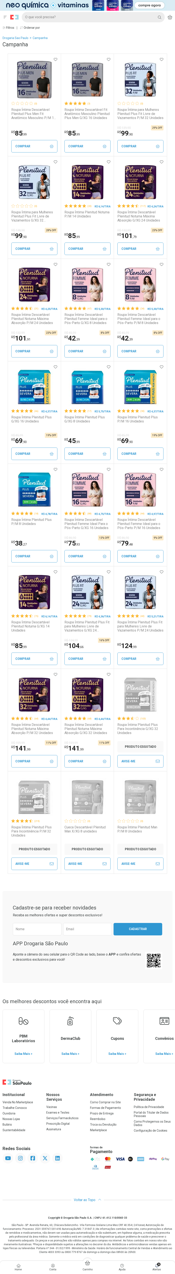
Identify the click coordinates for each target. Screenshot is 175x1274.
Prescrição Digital (58, 1123)
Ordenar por (31, 27)
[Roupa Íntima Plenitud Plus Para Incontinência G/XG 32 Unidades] (140, 694)
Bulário (7, 1124)
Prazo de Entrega (102, 1113)
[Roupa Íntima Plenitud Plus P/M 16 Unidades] (140, 387)
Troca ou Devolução (103, 1124)
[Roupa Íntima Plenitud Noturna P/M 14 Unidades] (87, 182)
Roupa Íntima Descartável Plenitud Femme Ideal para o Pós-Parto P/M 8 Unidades (138, 319)
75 (72, 543)
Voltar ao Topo (85, 1200)
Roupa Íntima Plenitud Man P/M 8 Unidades (137, 829)
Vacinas (51, 1107)
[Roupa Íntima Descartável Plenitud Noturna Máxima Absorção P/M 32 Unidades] (34, 694)
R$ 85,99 (17, 435)
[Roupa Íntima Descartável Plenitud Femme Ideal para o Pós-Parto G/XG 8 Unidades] (87, 284)
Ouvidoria (9, 1113)
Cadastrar (138, 929)
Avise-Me (128, 761)
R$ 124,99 (71, 640)
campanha (40, 38)
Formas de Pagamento (105, 1108)
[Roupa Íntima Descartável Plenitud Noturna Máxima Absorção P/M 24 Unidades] (34, 284)
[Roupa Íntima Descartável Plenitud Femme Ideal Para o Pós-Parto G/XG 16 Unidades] (87, 489)
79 (125, 543)
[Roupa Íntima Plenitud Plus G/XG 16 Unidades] (34, 387)
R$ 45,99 (70, 333)
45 (72, 440)
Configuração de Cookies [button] (150, 1130)
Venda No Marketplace (18, 1102)
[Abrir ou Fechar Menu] (5, 17)
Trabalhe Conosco (15, 1108)
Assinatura (53, 1129)
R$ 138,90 (18, 230)
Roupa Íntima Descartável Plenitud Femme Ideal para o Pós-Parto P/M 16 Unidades (138, 524)
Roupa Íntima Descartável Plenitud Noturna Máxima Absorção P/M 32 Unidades (32, 729)
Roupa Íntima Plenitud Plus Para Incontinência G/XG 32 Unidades (137, 729)
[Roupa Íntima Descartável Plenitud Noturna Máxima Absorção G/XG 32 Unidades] (87, 694)
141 (21, 748)
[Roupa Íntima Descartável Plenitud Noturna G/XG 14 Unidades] (34, 592)
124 (127, 645)
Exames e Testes (57, 1112)
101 (127, 235)
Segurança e (145, 1097)
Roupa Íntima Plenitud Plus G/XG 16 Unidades (31, 419)
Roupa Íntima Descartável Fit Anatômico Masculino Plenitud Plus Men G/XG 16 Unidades (87, 114)
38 (19, 543)
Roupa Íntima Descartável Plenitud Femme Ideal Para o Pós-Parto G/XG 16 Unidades (86, 524)
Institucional (14, 1094)
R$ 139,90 (124, 128)
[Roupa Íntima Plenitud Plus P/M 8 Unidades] (34, 489)
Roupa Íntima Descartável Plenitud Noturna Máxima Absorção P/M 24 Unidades (32, 319)
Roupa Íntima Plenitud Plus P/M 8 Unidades (31, 522)
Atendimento (101, 1094)
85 (19, 133)
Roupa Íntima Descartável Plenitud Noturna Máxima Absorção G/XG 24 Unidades (138, 216)
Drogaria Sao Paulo (15, 38)
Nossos (54, 1097)
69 (19, 440)
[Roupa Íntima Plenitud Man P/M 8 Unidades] (140, 797)
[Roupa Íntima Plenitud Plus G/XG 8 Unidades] (87, 387)
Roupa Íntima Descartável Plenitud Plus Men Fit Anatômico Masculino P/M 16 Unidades (33, 114)
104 (74, 645)
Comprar (22, 146)
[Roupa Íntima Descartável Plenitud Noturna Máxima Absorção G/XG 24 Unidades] (140, 182)
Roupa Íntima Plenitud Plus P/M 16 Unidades (137, 419)
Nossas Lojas (11, 1119)
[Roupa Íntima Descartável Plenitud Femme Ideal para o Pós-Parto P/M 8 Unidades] (140, 284)
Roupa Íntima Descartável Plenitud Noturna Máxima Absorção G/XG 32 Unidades (85, 729)
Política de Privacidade (149, 1107)
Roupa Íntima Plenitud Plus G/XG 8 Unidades (84, 419)
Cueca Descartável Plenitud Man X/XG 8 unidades (85, 829)
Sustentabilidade (14, 1130)
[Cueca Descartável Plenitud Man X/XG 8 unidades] (87, 797)
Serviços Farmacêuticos (62, 1118)
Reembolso (97, 1119)
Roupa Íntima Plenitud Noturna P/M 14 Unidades (86, 214)
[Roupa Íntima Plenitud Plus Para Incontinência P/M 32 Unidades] (34, 797)
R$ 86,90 (70, 538)
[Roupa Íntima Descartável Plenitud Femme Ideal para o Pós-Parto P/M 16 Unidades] (140, 489)
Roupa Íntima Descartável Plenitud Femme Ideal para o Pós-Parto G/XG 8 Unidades (85, 319)
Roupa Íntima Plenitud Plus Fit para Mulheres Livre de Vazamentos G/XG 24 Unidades (86, 626)
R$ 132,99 (124, 230)
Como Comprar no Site (105, 1102)
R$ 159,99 (18, 743)
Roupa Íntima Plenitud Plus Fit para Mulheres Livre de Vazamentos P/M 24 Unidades (140, 626)
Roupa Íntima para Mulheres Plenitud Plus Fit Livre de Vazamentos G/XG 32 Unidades (32, 216)
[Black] (84, 5)
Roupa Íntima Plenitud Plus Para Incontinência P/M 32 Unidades (31, 831)
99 (125, 133)
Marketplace (98, 1130)
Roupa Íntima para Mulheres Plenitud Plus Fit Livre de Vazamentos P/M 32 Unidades (140, 114)
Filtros (10, 27)
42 (72, 338)
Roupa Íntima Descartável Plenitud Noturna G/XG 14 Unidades (30, 626)
